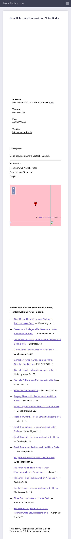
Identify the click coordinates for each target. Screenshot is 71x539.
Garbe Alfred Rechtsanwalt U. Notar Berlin (34, 349)
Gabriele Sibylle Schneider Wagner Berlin (33, 370)
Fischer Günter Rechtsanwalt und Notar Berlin (36, 488)
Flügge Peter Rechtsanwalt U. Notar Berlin (34, 457)
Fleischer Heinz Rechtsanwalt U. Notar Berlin (35, 478)
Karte (51, 102)
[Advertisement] (35, 56)
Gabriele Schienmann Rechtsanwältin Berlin (35, 380)
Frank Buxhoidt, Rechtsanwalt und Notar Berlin (36, 437)
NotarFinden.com (13, 3)
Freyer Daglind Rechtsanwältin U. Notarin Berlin (36, 406)
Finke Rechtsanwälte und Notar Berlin (32, 498)
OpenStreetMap (44, 217)
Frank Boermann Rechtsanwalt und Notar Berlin (36, 447)
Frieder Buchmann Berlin (26, 390)
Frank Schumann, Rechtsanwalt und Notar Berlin (37, 417)
